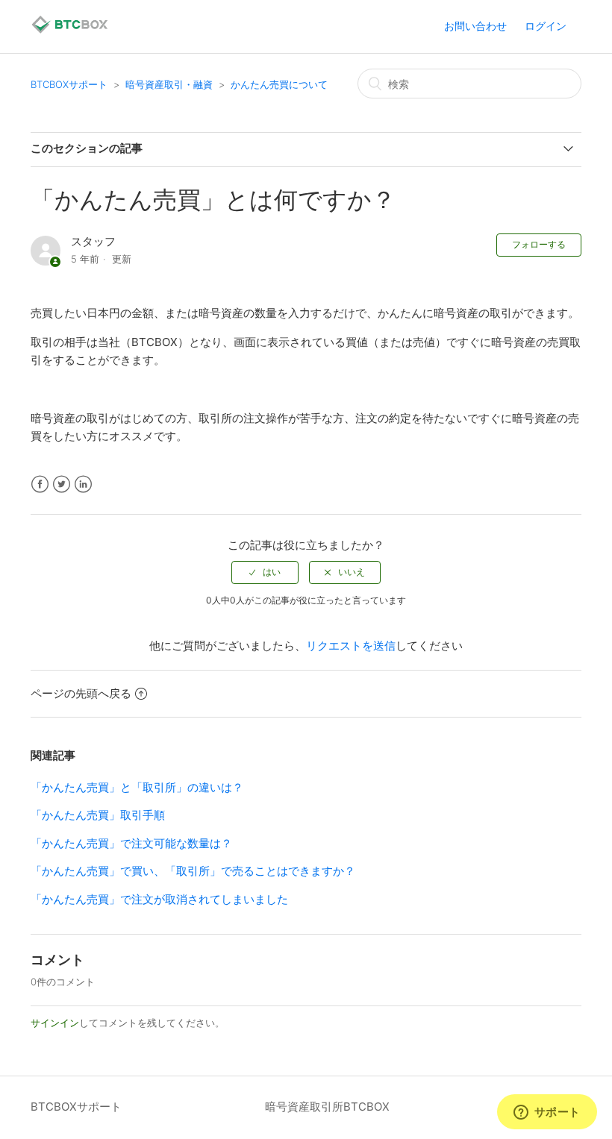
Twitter (61, 484)
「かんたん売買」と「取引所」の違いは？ (137, 787)
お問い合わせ (475, 25)
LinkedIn (83, 484)
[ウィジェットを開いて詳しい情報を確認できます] (546, 1113)
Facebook (40, 484)
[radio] (265, 572)
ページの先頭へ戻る (81, 693)
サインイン (55, 1023)
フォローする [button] (539, 244)
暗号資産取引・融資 (169, 84)
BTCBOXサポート (69, 84)
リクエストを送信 (351, 645)
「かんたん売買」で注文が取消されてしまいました (159, 899)
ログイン (545, 25)
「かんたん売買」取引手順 (98, 815)
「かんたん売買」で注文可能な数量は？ (131, 843)
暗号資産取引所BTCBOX (327, 1106)
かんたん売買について (279, 84)
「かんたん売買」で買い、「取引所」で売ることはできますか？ (193, 871)
